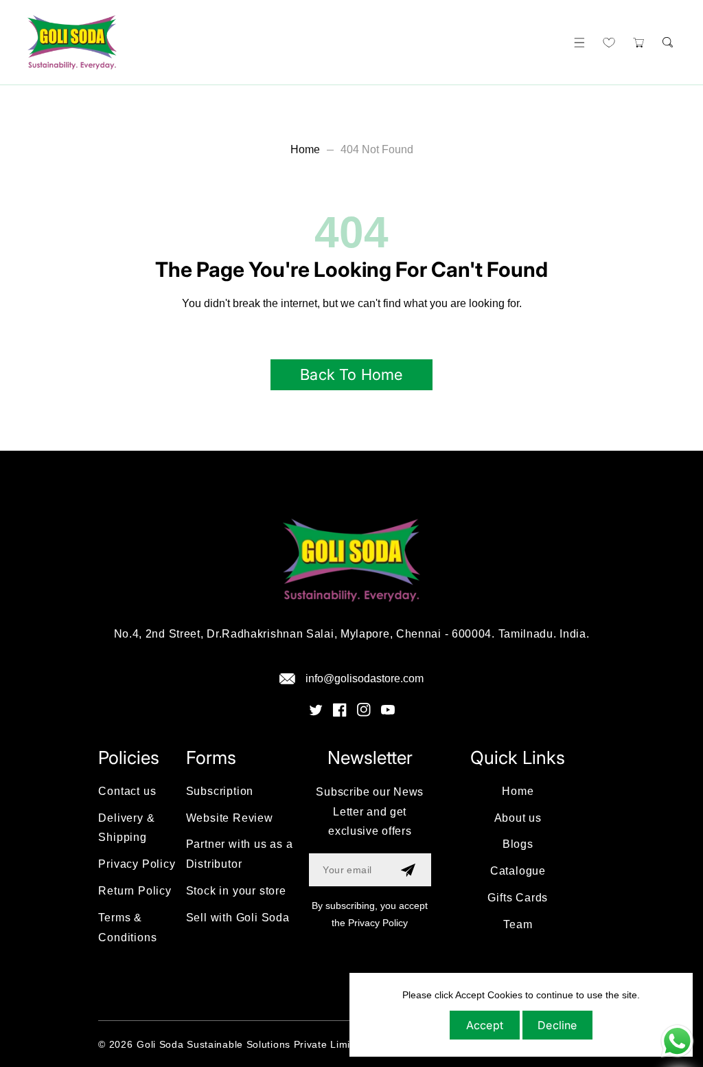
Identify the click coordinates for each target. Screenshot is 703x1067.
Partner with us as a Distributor (239, 854)
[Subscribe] (408, 869)
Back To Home (351, 374)
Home (305, 149)
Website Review (229, 818)
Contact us (127, 791)
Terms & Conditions (127, 927)
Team (517, 924)
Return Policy (134, 891)
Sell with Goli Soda (238, 917)
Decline (557, 1025)
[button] (579, 42)
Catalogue (518, 871)
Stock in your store (236, 891)
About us (518, 818)
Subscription (220, 791)
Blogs (518, 844)
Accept (484, 1025)
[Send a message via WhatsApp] (677, 1041)
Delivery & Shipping (126, 828)
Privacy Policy (136, 864)
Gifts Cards (517, 897)
